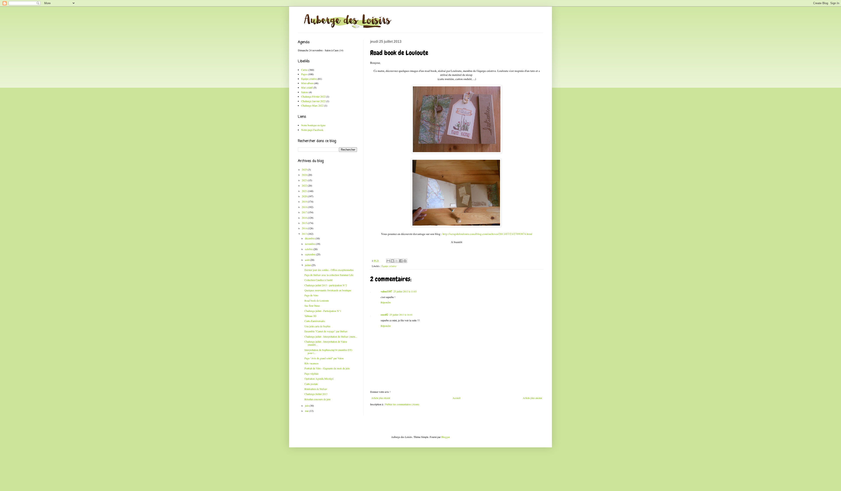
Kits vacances (311, 363)
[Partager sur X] (396, 261)
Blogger (445, 437)
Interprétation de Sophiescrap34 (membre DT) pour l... (328, 351)
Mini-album (307, 83)
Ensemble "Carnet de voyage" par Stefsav (326, 331)
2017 (305, 212)
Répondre (386, 302)
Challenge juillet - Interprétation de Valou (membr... (325, 343)
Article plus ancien (532, 398)
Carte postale (311, 384)
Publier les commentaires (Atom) (402, 404)
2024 (305, 174)
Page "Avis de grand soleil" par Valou (324, 358)
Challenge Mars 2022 (312, 105)
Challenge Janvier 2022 (313, 101)
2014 (305, 228)
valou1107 (386, 291)
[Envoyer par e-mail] (388, 261)
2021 (305, 191)
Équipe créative (389, 266)
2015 (305, 223)
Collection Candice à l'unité (318, 280)
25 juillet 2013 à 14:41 (401, 314)
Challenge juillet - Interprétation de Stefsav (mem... (330, 336)
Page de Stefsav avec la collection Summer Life (328, 275)
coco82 (384, 315)
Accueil (456, 398)
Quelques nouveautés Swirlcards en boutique (327, 290)
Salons (304, 92)
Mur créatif (307, 87)
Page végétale (311, 373)
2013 (305, 233)
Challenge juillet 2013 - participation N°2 (325, 285)
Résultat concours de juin (317, 399)
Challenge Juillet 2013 (315, 394)
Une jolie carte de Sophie (317, 326)
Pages (304, 74)
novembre (310, 244)
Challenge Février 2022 (313, 96)
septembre (310, 254)
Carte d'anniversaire (314, 321)
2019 (305, 201)
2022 (305, 185)
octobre (309, 249)
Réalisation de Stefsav (315, 389)
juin (307, 405)
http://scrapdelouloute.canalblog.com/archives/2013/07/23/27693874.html (487, 234)
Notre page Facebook (312, 130)
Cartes (304, 69)
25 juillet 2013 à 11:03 (405, 291)
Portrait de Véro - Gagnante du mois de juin (327, 368)
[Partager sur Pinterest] (405, 261)
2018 (305, 207)
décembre (310, 238)
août (307, 260)
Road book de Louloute (316, 300)
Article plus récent (380, 398)
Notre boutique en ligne (313, 125)
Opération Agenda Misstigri (319, 378)
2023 (305, 180)
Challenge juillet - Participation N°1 (322, 311)
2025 (305, 169)
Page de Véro (311, 295)
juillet (308, 265)
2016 (305, 217)
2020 (305, 196)
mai (307, 411)
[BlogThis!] (392, 261)
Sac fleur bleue (312, 305)
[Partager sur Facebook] (401, 261)
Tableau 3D (310, 316)
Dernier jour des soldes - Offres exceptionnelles (329, 270)
